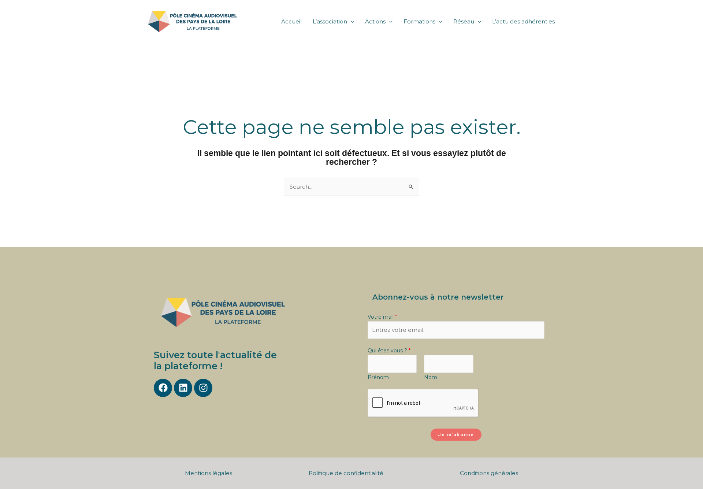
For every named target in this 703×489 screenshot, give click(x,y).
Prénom (378, 377)
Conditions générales (489, 473)
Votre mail (382, 317)
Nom (430, 377)
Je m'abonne (456, 434)
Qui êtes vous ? (389, 350)
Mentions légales (208, 473)
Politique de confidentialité (346, 473)
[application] (350, 21)
